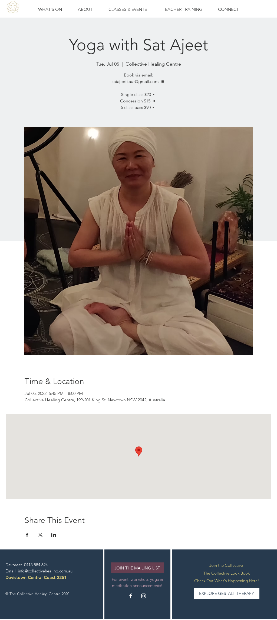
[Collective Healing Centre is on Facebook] (130, 596)
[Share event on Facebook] (27, 535)
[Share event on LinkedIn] (53, 535)
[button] (127, 9)
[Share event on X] (40, 535)
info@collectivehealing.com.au (45, 571)
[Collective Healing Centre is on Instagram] (143, 596)
